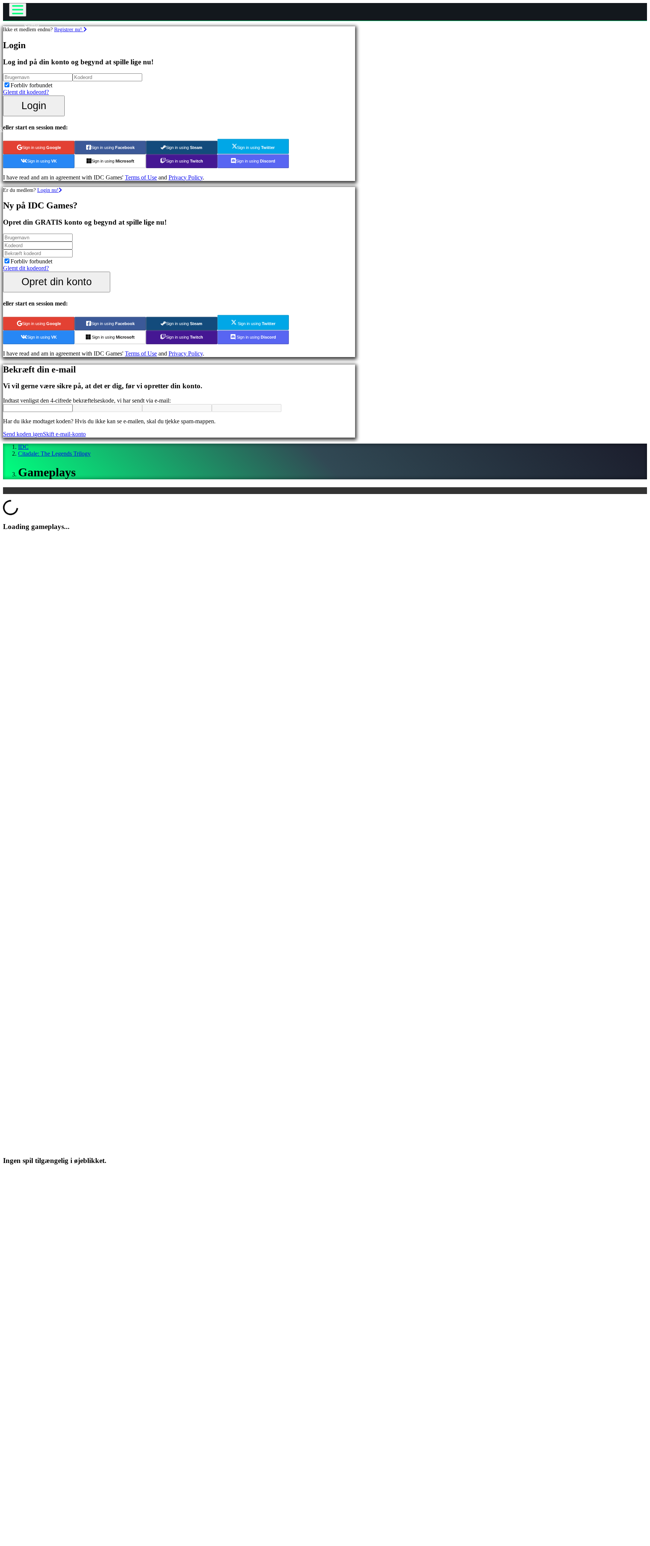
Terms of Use (141, 177)
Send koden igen (23, 434)
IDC (23, 447)
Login (33, 105)
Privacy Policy (186, 177)
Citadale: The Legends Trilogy (54, 453)
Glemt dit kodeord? (26, 92)
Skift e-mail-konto (64, 434)
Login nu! (48, 190)
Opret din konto (56, 281)
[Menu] (17, 10)
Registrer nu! (69, 29)
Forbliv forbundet (31, 85)
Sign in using (41, 147)
